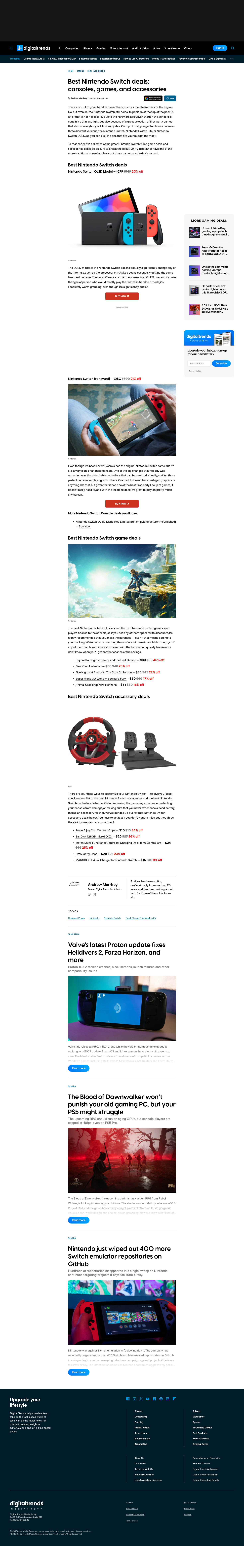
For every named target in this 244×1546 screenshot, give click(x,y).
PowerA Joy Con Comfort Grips (96, 830)
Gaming (139, 1422)
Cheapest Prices (76, 918)
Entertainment (142, 1438)
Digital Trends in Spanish (205, 1474)
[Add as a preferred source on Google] (153, 98)
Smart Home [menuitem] (172, 48)
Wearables (198, 1416)
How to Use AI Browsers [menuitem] (136, 59)
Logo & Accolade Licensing (148, 1480)
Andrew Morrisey (79, 98)
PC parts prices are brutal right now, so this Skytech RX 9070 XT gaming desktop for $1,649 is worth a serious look (215, 294)
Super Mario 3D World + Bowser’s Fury (101, 678)
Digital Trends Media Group (28, 1534)
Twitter (141, 1398)
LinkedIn (167, 1398)
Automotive (141, 1444)
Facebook (127, 1398)
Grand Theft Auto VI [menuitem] (34, 59)
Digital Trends (27, 52)
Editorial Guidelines (144, 1474)
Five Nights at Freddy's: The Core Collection (104, 672)
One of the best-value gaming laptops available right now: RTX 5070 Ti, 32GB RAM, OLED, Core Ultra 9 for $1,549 (215, 275)
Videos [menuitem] (188, 48)
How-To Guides (201, 1438)
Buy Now (84, 526)
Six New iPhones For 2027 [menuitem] (62, 59)
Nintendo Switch (104, 112)
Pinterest (161, 1398)
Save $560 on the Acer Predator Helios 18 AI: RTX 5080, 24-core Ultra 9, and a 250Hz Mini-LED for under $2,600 (214, 255)
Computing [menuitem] (72, 48)
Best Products (200, 1433)
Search (233, 48)
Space (196, 1422)
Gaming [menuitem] (101, 48)
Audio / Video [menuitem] (140, 48)
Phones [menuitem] (87, 48)
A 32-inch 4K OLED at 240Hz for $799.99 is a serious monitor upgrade (215, 310)
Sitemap (187, 1514)
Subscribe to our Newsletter (207, 1458)
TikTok (154, 1398)
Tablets (196, 1411)
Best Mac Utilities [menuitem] (88, 59)
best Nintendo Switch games (144, 628)
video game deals (151, 144)
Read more (78, 1068)
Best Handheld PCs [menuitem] (110, 59)
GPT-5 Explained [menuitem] (217, 59)
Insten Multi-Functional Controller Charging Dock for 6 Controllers (119, 842)
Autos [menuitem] (156, 48)
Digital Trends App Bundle (206, 1480)
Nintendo (94, 918)
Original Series (200, 1444)
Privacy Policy (195, 371)
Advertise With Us (144, 1469)
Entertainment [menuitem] (119, 48)
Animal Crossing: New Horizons (96, 684)
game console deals (135, 153)
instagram (89, 894)
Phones (138, 1411)
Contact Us (140, 1463)
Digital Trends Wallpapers (205, 1469)
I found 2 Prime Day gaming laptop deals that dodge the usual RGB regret (214, 233)
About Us (139, 1458)
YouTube (147, 1398)
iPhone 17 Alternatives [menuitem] (163, 59)
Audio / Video (142, 1427)
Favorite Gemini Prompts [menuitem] (192, 59)
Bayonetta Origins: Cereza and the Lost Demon (106, 660)
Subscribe (221, 363)
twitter (95, 894)
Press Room (189, 1508)
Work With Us (132, 1508)
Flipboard (174, 1398)
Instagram (134, 1398)
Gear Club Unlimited (89, 666)
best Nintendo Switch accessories (120, 798)
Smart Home (141, 1433)
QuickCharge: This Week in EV (141, 918)
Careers (129, 1502)
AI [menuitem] (60, 48)
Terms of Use (132, 1520)
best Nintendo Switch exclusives (94, 628)
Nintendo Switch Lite (139, 131)
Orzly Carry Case (87, 854)
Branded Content (201, 1463)
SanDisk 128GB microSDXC (94, 836)
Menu (11, 48)
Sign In (220, 48)
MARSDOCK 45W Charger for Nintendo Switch (106, 860)
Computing (141, 1416)
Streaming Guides (202, 1427)
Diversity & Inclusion (135, 1514)
